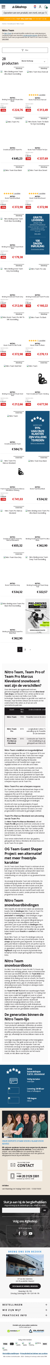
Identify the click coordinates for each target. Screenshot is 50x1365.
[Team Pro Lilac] (37, 278)
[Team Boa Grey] (12, 566)
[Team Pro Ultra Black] (37, 520)
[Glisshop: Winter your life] (19, 7)
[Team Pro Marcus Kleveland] (12, 520)
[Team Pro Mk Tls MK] (12, 326)
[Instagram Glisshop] (25, 1233)
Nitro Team (7, 33)
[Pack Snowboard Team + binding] (32, 375)
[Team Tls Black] (37, 326)
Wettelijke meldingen (11, 1353)
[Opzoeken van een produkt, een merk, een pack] (46, 13)
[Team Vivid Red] (12, 375)
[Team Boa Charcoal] (37, 80)
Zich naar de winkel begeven (25, 1286)
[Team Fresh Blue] (12, 228)
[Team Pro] (12, 131)
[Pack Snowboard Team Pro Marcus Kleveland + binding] (9, 470)
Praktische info (14, 1315)
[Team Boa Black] (12, 179)
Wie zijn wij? (11, 1310)
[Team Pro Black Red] (12, 612)
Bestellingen (12, 1304)
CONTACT (25, 1165)
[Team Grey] (12, 278)
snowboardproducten (30, 35)
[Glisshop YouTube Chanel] (30, 1233)
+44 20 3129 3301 (28, 1176)
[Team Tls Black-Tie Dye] (37, 131)
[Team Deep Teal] (37, 566)
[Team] (12, 425)
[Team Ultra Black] (12, 80)
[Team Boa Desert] (37, 179)
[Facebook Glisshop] (19, 1233)
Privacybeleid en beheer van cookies (34, 1353)
